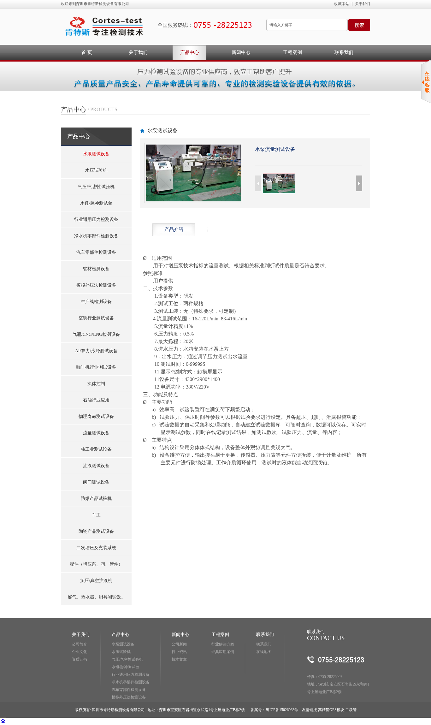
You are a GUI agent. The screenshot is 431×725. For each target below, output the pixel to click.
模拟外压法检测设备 (96, 285)
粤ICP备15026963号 (282, 710)
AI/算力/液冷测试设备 (96, 350)
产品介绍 (173, 229)
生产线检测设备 (96, 301)
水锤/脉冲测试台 (96, 203)
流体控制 (96, 383)
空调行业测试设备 (96, 318)
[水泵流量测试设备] (193, 200)
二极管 (350, 710)
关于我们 (362, 4)
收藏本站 (341, 4)
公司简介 (79, 644)
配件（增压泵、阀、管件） (96, 564)
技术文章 (179, 659)
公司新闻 (179, 644)
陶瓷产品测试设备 (96, 531)
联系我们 (343, 52)
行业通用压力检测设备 (96, 219)
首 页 (86, 52)
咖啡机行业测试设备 (96, 367)
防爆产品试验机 (96, 498)
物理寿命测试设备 (96, 416)
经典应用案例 (222, 652)
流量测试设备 (96, 433)
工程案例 (292, 52)
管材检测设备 (96, 268)
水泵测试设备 (96, 154)
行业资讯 (179, 652)
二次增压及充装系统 (96, 547)
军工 (96, 515)
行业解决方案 (222, 644)
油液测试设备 (96, 465)
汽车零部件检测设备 (96, 252)
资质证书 (79, 659)
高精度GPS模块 (330, 710)
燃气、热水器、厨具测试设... (96, 597)
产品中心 (189, 52)
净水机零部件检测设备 (96, 236)
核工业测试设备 (96, 449)
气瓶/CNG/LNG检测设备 (96, 334)
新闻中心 (241, 52)
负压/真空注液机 (96, 580)
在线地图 (263, 652)
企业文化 (79, 652)
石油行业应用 (96, 400)
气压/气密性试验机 (96, 186)
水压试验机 (96, 170)
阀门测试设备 (96, 482)
